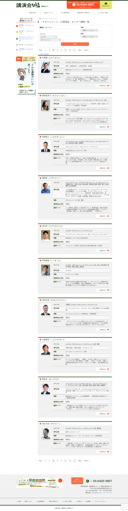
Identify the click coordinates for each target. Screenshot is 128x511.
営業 (98, 344)
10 (70, 50)
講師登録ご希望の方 (83, 12)
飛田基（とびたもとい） (52, 178)
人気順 (41, 54)
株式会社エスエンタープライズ (102, 492)
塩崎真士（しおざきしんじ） (54, 137)
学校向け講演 (93, 184)
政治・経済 (92, 385)
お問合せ (79, 501)
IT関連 (68, 304)
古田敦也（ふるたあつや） (26, 49)
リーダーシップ (98, 62)
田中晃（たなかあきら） (26, 44)
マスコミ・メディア (91, 383)
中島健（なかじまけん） (52, 58)
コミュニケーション (72, 141)
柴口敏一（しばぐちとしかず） (26, 32)
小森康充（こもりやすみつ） (54, 340)
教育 (99, 184)
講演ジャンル (48, 12)
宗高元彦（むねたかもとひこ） (54, 300)
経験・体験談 (79, 143)
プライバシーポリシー (100, 501)
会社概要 (88, 501)
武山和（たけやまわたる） (53, 226)
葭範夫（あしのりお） (51, 379)
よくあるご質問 (103, 12)
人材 (105, 100)
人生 (94, 265)
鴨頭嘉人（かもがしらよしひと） (26, 26)
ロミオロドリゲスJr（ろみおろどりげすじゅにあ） (26, 38)
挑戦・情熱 (71, 266)
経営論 (99, 428)
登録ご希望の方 (53, 501)
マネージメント (77, 62)
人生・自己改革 (83, 184)
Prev (40, 50)
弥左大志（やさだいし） (52, 424)
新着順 (46, 54)
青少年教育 (72, 186)
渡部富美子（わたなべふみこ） (54, 96)
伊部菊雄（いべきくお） (52, 260)
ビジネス (45, 18)
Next (79, 50)
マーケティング (87, 230)
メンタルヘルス (87, 62)
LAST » (86, 50)
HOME (40, 18)
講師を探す (32, 12)
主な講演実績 (65, 12)
